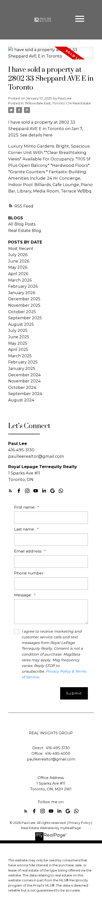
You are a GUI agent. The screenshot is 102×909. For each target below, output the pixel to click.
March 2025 (20, 356)
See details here (36, 135)
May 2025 (17, 343)
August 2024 (21, 400)
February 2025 (23, 362)
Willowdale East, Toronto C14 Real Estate (58, 103)
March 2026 (20, 280)
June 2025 (18, 337)
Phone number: (29, 573)
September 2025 (25, 318)
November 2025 (24, 305)
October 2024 (22, 387)
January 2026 (21, 292)
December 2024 (24, 375)
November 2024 (24, 381)
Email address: (28, 551)
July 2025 (17, 330)
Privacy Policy (80, 823)
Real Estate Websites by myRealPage (51, 828)
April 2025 (18, 349)
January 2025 (21, 368)
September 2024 (25, 393)
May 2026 (17, 267)
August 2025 (21, 324)
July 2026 (17, 254)
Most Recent (20, 248)
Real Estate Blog (24, 230)
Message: (23, 595)
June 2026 (18, 261)
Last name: (25, 529)
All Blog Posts (21, 224)
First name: (25, 507)
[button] (10, 491)
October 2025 (22, 311)
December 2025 (24, 299)
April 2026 (18, 273)
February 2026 (23, 286)
